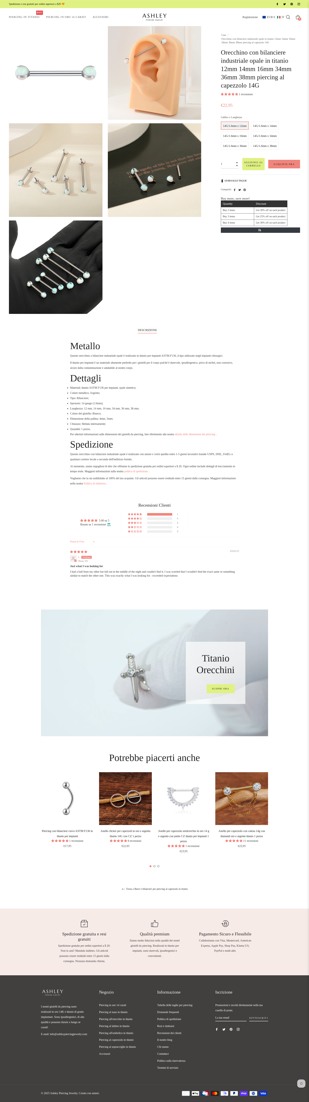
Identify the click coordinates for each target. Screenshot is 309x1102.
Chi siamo (163, 1046)
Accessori (104, 1053)
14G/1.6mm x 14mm (265, 125)
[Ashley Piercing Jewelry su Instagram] (298, 4)
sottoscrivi (258, 1018)
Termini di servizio (167, 1067)
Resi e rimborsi (165, 1026)
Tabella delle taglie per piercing (174, 1005)
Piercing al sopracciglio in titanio (117, 1046)
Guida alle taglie (236, 180)
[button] (273, 17)
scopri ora (220, 689)
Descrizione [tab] (147, 330)
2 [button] (154, 866)
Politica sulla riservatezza (171, 1060)
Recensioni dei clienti (169, 1033)
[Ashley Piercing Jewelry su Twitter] (284, 4)
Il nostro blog (164, 1039)
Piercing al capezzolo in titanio (116, 1039)
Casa (223, 35)
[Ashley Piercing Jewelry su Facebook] (277, 4)
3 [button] (158, 866)
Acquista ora (284, 164)
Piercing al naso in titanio (113, 1012)
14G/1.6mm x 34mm (265, 135)
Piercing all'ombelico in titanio (116, 1033)
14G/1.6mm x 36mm (235, 145)
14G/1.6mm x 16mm (235, 135)
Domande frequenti (168, 1012)
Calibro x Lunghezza (231, 117)
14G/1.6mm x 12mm (235, 125)
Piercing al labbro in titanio (114, 1026)
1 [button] (150, 866)
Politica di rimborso (95, 483)
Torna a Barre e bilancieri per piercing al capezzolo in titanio (156, 889)
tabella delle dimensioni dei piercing (195, 434)
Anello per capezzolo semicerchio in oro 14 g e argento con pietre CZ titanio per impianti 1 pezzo (183, 836)
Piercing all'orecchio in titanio (116, 1019)
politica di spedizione (136, 471)
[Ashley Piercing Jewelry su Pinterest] (291, 4)
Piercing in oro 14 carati (112, 1005)
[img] (78, 551)
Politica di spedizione (169, 1019)
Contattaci (163, 1053)
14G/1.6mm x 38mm (265, 145)
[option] (67, 815)
